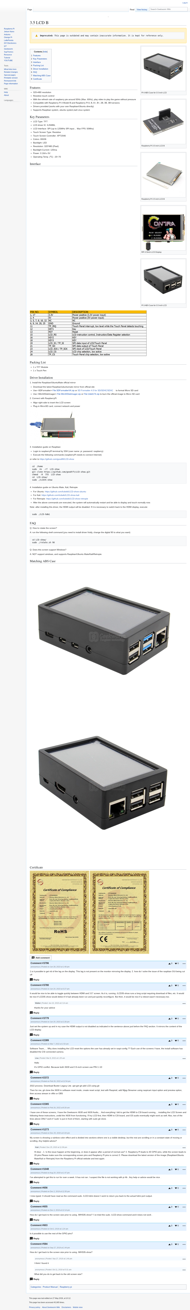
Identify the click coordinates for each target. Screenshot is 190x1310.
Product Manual (50, 1287)
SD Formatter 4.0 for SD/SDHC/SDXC (95, 390)
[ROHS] (59, 912)
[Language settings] (22, 100)
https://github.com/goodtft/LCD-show (57, 459)
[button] (41, 957)
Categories (36, 1287)
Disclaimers (66, 1307)
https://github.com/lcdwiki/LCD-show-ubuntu (65, 491)
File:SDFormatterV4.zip (64, 390)
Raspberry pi (66, 1287)
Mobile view (78, 1307)
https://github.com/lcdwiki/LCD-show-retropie (67, 498)
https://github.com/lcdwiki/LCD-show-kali (60, 495)
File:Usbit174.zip (91, 394)
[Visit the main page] (13, 12)
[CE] (119, 912)
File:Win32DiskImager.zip (69, 394)
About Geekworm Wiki (51, 1307)
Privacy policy (34, 1307)
